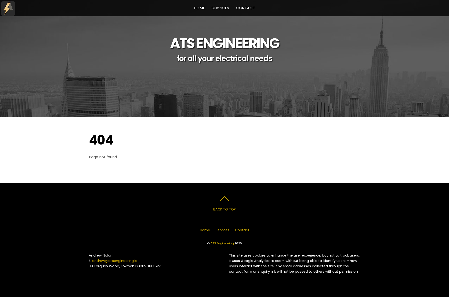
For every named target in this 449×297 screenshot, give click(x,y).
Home (199, 8)
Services (220, 8)
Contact (245, 8)
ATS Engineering (222, 243)
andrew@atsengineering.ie (114, 260)
